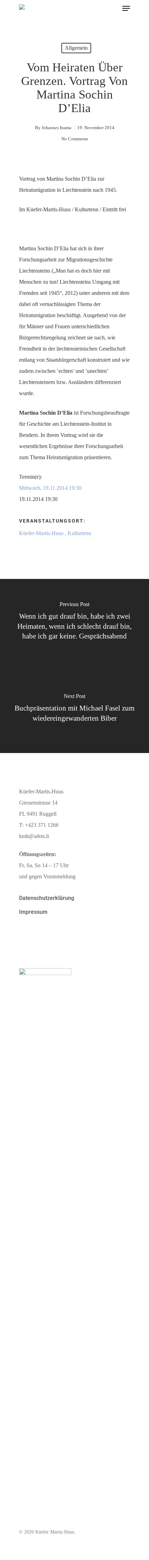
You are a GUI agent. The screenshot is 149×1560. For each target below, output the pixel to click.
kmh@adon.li (34, 836)
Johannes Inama (56, 127)
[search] (112, 8)
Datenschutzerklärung (46, 898)
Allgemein (76, 48)
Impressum (33, 912)
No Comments (74, 138)
